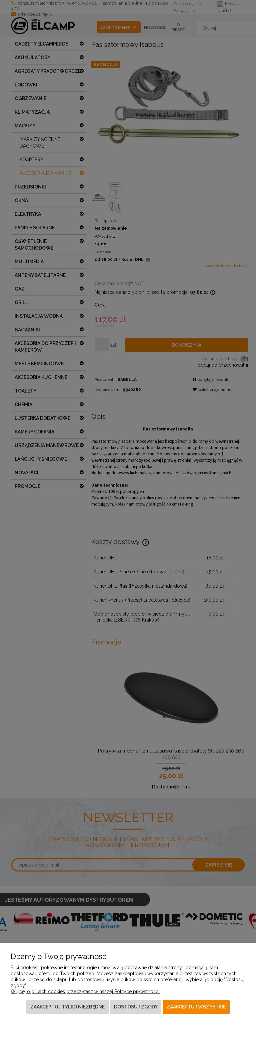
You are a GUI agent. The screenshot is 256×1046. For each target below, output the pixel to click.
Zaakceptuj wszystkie (196, 1006)
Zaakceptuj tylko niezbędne (67, 1006)
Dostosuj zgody (136, 1006)
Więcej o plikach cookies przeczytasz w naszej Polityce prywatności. (85, 991)
